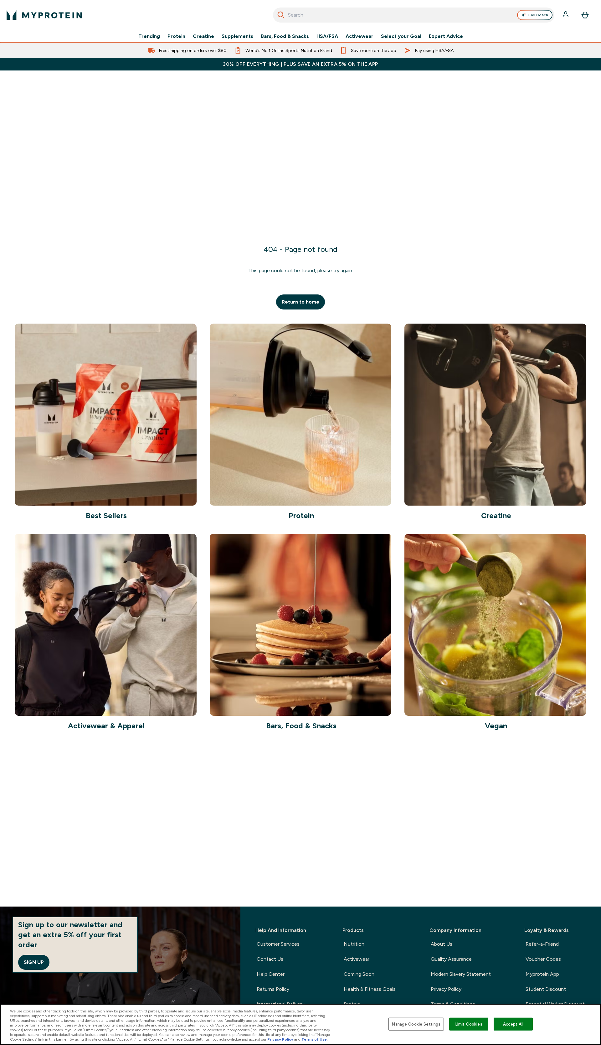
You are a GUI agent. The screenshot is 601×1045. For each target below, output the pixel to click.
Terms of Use (314, 1039)
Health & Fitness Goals (370, 989)
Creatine (203, 36)
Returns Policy (273, 989)
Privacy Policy (446, 989)
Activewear (359, 36)
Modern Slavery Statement (461, 974)
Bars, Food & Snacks (285, 36)
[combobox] (413, 15)
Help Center (271, 974)
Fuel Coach (538, 15)
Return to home (300, 301)
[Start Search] (281, 15)
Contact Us (270, 959)
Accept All (513, 1024)
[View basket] (585, 15)
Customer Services (278, 944)
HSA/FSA (327, 36)
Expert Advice (446, 36)
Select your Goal (401, 36)
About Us (441, 944)
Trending (149, 36)
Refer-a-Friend (542, 944)
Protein (176, 36)
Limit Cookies (468, 1024)
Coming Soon (359, 974)
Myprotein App (542, 974)
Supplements (237, 36)
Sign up (34, 962)
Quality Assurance (451, 959)
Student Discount (546, 989)
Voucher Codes (543, 959)
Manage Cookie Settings (416, 1024)
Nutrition (354, 944)
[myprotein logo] (44, 15)
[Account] (566, 15)
